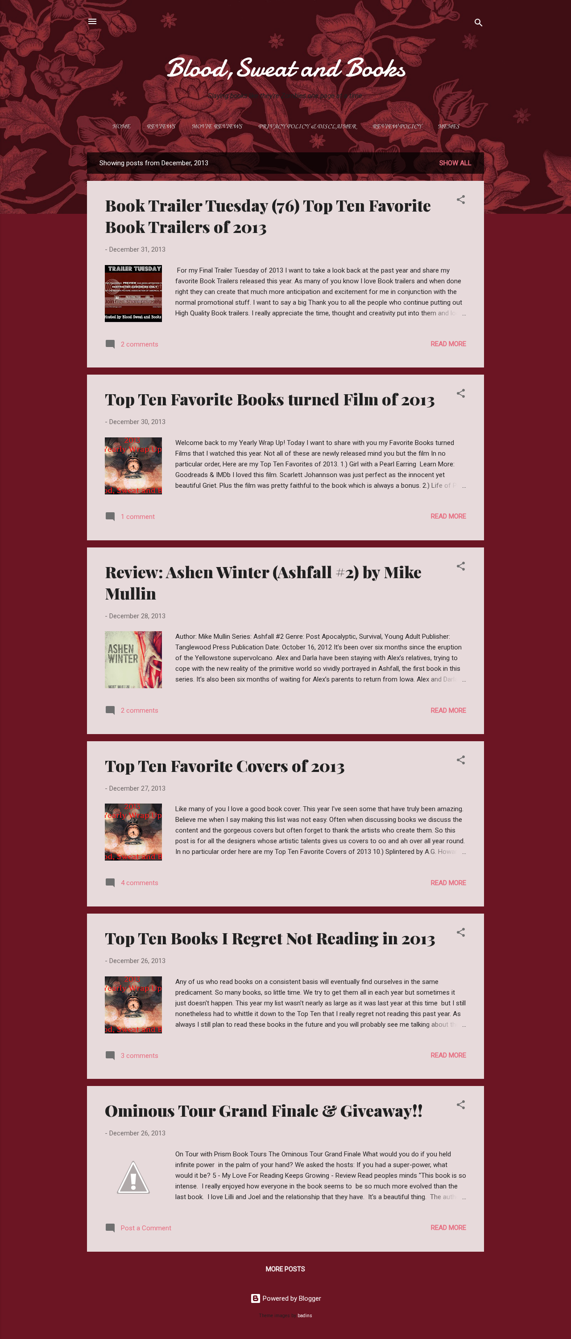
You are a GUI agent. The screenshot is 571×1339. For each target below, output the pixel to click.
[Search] (478, 24)
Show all (455, 163)
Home (121, 127)
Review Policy (397, 127)
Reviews (160, 127)
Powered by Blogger (291, 1298)
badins (305, 1316)
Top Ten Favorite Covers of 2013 (225, 765)
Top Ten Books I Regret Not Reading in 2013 (270, 937)
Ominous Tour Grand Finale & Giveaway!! (264, 1110)
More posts (285, 1269)
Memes (448, 127)
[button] (460, 201)
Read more (448, 344)
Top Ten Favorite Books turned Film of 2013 (270, 398)
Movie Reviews (216, 127)
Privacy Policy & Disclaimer (307, 127)
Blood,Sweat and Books (285, 67)
